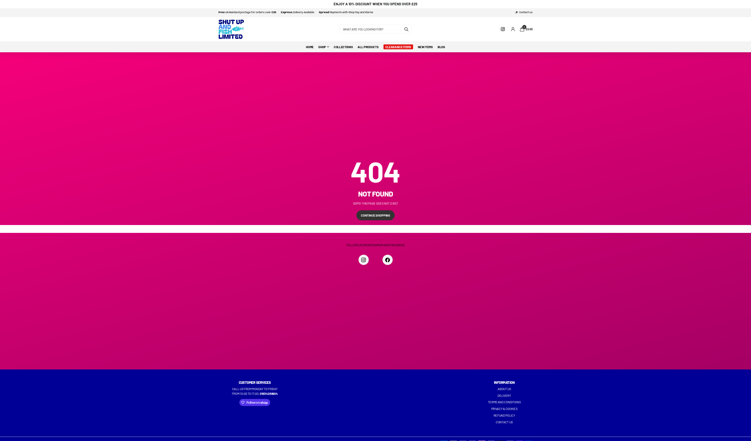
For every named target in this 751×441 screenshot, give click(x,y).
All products (368, 47)
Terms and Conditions (504, 402)
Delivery (504, 395)
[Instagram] (364, 260)
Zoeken (406, 29)
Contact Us (504, 422)
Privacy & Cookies (504, 409)
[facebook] (387, 260)
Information (504, 382)
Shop (322, 47)
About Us (504, 389)
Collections (343, 47)
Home (310, 47)
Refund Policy (504, 415)
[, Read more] (503, 29)
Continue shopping (375, 215)
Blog (441, 47)
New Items (425, 47)
